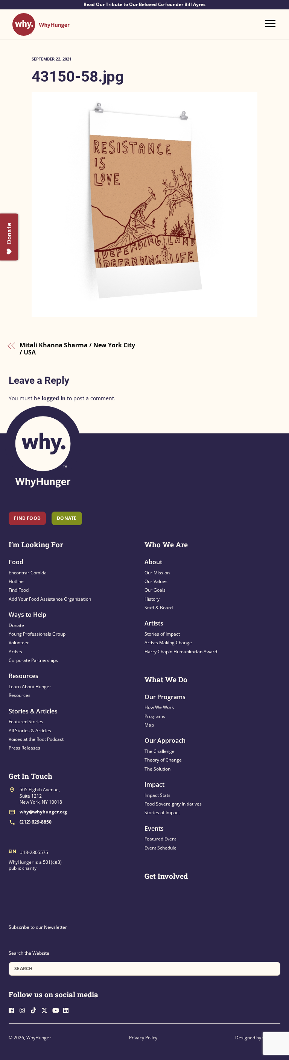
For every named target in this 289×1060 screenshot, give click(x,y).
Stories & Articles (33, 711)
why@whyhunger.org (43, 812)
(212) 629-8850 (36, 822)
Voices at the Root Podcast (36, 739)
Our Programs (165, 697)
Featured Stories (26, 721)
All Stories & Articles (30, 730)
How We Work (159, 707)
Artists (15, 651)
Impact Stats (157, 795)
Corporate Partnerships (33, 660)
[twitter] (46, 1009)
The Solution (157, 769)
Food (16, 562)
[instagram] (24, 1009)
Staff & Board (158, 607)
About (153, 562)
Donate (16, 625)
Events (154, 828)
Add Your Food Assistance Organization (50, 599)
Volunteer (19, 642)
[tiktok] (35, 1009)
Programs (154, 716)
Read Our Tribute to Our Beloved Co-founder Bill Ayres (144, 5)
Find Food (27, 518)
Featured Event (160, 839)
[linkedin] (68, 1009)
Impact (154, 784)
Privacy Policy (143, 1037)
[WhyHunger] (41, 32)
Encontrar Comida (28, 572)
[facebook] (13, 1009)
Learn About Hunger (30, 686)
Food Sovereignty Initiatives (173, 804)
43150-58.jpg (78, 76)
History (152, 599)
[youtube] (57, 1009)
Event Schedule (160, 848)
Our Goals (155, 590)
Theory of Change (163, 760)
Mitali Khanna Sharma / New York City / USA (77, 349)
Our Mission (157, 572)
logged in (53, 398)
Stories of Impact (162, 634)
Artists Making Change (168, 642)
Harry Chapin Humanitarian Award (180, 651)
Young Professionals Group (37, 634)
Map (149, 725)
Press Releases (24, 748)
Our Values (155, 581)
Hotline (16, 581)
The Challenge (159, 751)
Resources (23, 676)
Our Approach (165, 740)
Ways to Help (27, 614)
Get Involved (166, 876)
